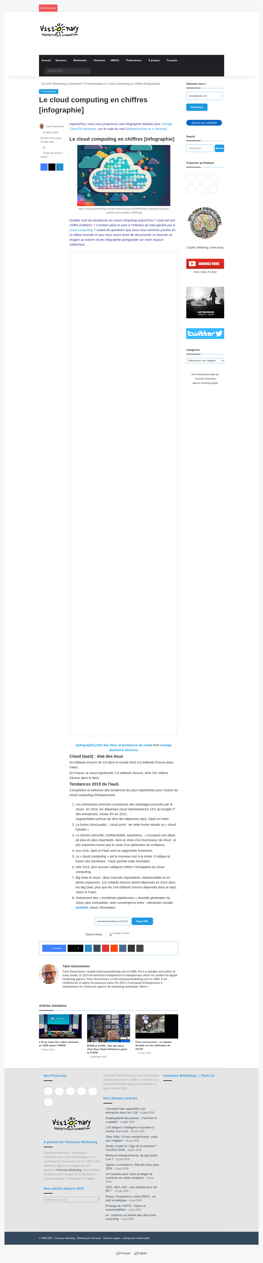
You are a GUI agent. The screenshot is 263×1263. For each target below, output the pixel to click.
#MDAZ (114, 60)
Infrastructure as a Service (146, 129)
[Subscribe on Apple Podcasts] (191, 178)
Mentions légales (112, 1238)
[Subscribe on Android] (213, 178)
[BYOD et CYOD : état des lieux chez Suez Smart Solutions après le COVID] (108, 1028)
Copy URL (142, 921)
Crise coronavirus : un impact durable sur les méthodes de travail (153, 1045)
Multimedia (80, 60)
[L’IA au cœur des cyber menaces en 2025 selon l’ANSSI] (60, 1026)
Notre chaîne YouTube (205, 272)
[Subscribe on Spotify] (202, 178)
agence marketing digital (205, 383)
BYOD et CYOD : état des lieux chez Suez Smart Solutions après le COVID (107, 1049)
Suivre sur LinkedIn (204, 123)
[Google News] (119, 934)
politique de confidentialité (136, 1238)
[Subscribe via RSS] (213, 188)
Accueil (46, 60)
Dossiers (61, 60)
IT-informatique (93, 83)
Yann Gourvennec (55, 126)
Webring (202, 247)
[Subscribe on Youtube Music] (202, 188)
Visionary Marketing (68, 1169)
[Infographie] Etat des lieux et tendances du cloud (114, 745)
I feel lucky (217, 247)
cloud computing (81, 230)
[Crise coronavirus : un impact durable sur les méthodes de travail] (156, 1026)
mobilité (82, 907)
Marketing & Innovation (67, 83)
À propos (154, 60)
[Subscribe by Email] (191, 188)
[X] (73, 992)
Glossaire (99, 60)
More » (144, 986)
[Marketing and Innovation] (59, 30)
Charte (191, 247)
